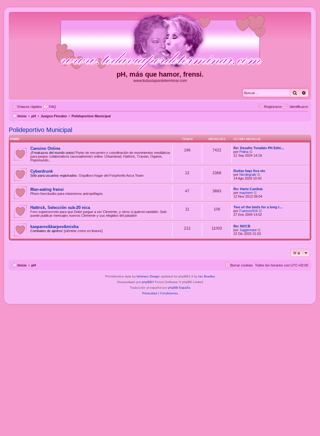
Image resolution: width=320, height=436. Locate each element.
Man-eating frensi (47, 189)
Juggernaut (248, 230)
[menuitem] (49, 106)
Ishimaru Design (148, 276)
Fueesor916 (248, 211)
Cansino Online (45, 148)
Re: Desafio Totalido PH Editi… (258, 148)
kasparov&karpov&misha (54, 226)
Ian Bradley (206, 276)
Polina (243, 152)
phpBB (147, 282)
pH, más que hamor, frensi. (160, 74)
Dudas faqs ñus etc (249, 171)
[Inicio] (160, 41)
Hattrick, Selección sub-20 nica (60, 207)
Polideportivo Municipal (40, 129)
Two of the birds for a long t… (258, 207)
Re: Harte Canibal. (248, 189)
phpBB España (179, 287)
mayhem (245, 193)
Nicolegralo (247, 174)
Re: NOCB (241, 226)
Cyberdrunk (41, 171)
